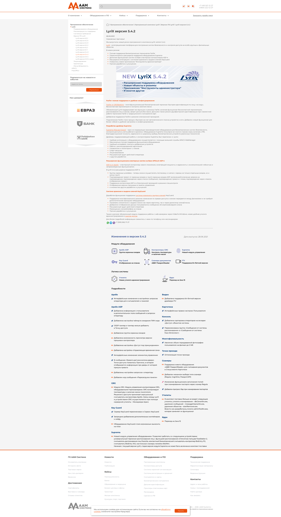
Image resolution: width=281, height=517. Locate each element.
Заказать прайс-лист (203, 16)
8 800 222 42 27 (206, 8)
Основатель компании (77, 462)
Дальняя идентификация (154, 484)
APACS (74, 68)
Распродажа (149, 492)
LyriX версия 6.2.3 (82, 43)
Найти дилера (196, 492)
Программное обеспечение (81, 25)
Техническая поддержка (200, 462)
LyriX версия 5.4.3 (82, 52)
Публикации (109, 466)
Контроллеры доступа (153, 466)
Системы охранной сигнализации (157, 470)
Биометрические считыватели (156, 481)
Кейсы (122, 16)
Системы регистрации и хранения (158, 473)
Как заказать (195, 495)
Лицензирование (80, 61)
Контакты (161, 16)
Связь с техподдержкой (200, 488)
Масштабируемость (81, 66)
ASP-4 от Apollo (112, 165)
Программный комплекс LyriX (147, 25)
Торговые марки (74, 470)
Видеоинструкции (197, 473)
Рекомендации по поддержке (85, 31)
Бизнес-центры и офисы (114, 488)
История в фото (74, 466)
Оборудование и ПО (99, 16)
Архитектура (78, 63)
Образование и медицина (115, 484)
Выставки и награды (76, 492)
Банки (106, 481)
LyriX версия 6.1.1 (82, 50)
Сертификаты (73, 488)
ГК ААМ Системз (77, 457)
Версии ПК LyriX (80, 36)
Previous (86, 102)
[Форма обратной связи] (193, 6)
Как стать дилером (75, 473)
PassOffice (75, 70)
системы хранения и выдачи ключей (150, 195)
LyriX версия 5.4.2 (82, 54)
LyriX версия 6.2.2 (82, 45)
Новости (109, 457)
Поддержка (141, 16)
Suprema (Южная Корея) (116, 130)
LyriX (74, 27)
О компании (74, 16)
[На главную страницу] (107, 24)
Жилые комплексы (112, 495)
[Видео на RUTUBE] (184, 6)
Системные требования (82, 33)
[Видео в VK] (188, 6)
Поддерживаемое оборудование (86, 29)
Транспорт (108, 492)
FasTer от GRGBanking (115, 105)
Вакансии (72, 477)
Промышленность (111, 477)
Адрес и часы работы (199, 484)
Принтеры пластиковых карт (155, 488)
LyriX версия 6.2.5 (82, 40)
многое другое (131, 216)
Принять (181, 511)
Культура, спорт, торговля (114, 499)
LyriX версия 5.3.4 (82, 57)
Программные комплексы (154, 462)
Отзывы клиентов (75, 495)
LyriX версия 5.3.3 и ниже (85, 59)
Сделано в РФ (149, 496)
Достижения (75, 483)
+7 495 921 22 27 (206, 6)
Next (86, 145)
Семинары (194, 470)
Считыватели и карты (152, 477)
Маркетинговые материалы (201, 466)
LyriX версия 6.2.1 (82, 47)
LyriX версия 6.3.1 (82, 38)
